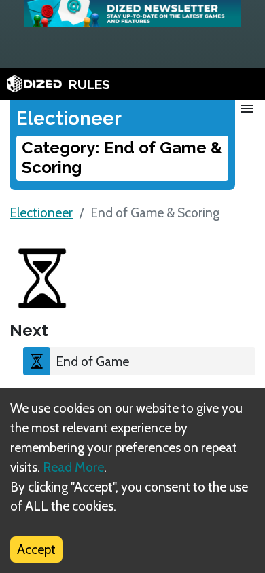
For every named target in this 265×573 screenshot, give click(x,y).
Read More (73, 467)
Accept (36, 549)
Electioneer (41, 212)
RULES (89, 84)
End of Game (92, 361)
